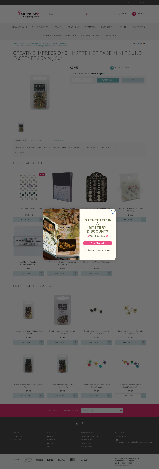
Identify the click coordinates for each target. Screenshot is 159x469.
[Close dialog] (112, 212)
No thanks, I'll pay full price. (97, 250)
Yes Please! (97, 243)
